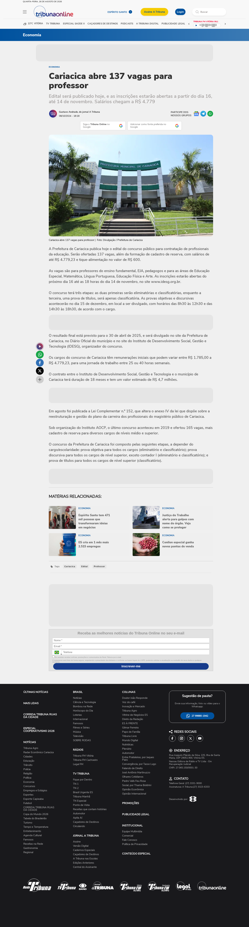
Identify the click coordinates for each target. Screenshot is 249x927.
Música (77, 732)
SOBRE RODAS (82, 740)
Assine (77, 841)
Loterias (77, 715)
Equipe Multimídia (132, 831)
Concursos (29, 786)
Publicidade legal (173, 24)
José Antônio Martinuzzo (136, 772)
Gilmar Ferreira (130, 727)
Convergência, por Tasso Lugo (139, 764)
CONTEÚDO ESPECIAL (136, 854)
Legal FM (78, 764)
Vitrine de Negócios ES (135, 715)
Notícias (77, 698)
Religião (27, 773)
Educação (28, 761)
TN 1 (76, 784)
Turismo (27, 822)
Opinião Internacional (134, 793)
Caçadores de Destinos (86, 822)
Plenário (126, 749)
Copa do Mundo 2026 (35, 814)
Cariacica (69, 566)
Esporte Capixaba (33, 799)
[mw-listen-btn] (39, 346)
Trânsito (27, 765)
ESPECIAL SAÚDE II (74, 24)
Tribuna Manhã (81, 796)
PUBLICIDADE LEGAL (135, 814)
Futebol (27, 803)
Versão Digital (80, 846)
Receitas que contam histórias (90, 809)
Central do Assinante (85, 867)
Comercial (127, 836)
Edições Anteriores (83, 863)
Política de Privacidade (135, 844)
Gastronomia (30, 848)
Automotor (79, 813)
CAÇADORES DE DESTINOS (103, 24)
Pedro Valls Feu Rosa (134, 781)
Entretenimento (32, 831)
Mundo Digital (130, 740)
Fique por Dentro (82, 779)
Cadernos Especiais (84, 850)
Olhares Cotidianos (132, 777)
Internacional (80, 719)
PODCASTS (127, 24)
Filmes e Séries (81, 727)
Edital (84, 566)
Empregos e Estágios (35, 790)
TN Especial (79, 801)
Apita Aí (77, 818)
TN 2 (76, 788)
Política (27, 778)
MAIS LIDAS (31, 703)
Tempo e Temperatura (35, 827)
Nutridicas (127, 744)
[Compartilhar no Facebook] (39, 362)
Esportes (28, 795)
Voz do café (128, 702)
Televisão (78, 736)
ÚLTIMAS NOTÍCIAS (35, 692)
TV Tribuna (53, 24)
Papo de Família (131, 732)
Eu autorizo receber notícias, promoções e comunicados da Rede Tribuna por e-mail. (88, 657)
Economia (54, 67)
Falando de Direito (132, 768)
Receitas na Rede (33, 844)
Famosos (28, 839)
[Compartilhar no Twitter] (39, 370)
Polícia (26, 769)
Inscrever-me (130, 666)
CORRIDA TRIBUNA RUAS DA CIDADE (40, 716)
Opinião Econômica (133, 789)
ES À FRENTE (130, 723)
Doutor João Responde (135, 698)
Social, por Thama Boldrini (136, 785)
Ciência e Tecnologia (84, 702)
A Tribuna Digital (147, 24)
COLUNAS (128, 692)
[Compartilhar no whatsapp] (39, 354)
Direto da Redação (132, 719)
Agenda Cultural (32, 835)
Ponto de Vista (81, 805)
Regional (28, 852)
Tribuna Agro (30, 748)
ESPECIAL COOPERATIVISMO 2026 (39, 729)
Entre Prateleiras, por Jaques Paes (138, 758)
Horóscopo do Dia (83, 710)
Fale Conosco (129, 840)
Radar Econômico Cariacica (38, 752)
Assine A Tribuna (154, 12)
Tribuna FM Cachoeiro (85, 760)
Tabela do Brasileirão (35, 818)
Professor (99, 566)
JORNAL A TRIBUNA (86, 836)
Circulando (79, 826)
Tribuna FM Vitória (83, 756)
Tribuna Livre (129, 736)
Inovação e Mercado (133, 706)
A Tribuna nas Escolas (85, 858)
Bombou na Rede (83, 706)
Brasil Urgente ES (83, 792)
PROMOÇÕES (130, 803)
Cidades (28, 756)
